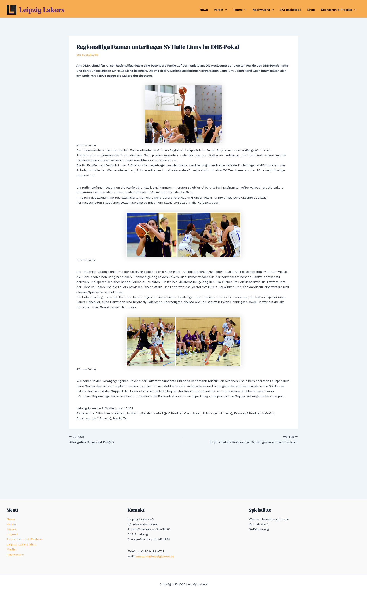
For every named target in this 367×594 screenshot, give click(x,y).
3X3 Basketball (290, 9)
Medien (12, 549)
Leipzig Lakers (41, 9)
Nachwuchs (261, 9)
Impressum (15, 554)
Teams (238, 9)
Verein (218, 9)
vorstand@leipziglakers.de (155, 556)
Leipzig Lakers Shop (22, 544)
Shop (311, 9)
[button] (225, 10)
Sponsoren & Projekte (336, 9)
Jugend (12, 534)
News (204, 9)
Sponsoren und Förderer (25, 539)
